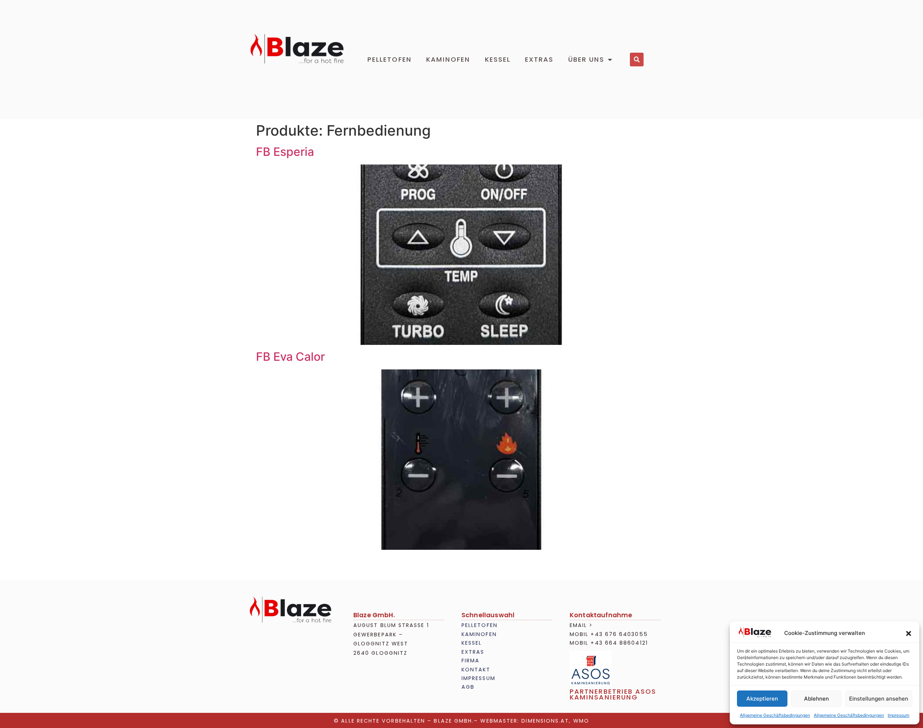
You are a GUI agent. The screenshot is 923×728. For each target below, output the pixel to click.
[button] (908, 633)
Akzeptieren (762, 698)
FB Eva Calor (290, 357)
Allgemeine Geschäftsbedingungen (775, 715)
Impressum (898, 715)
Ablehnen (816, 698)
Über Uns (586, 59)
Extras (539, 59)
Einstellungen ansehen (878, 698)
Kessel (498, 59)
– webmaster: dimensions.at (521, 720)
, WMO (579, 720)
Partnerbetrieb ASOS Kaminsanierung (613, 694)
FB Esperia (285, 152)
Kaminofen (448, 59)
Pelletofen (389, 59)
